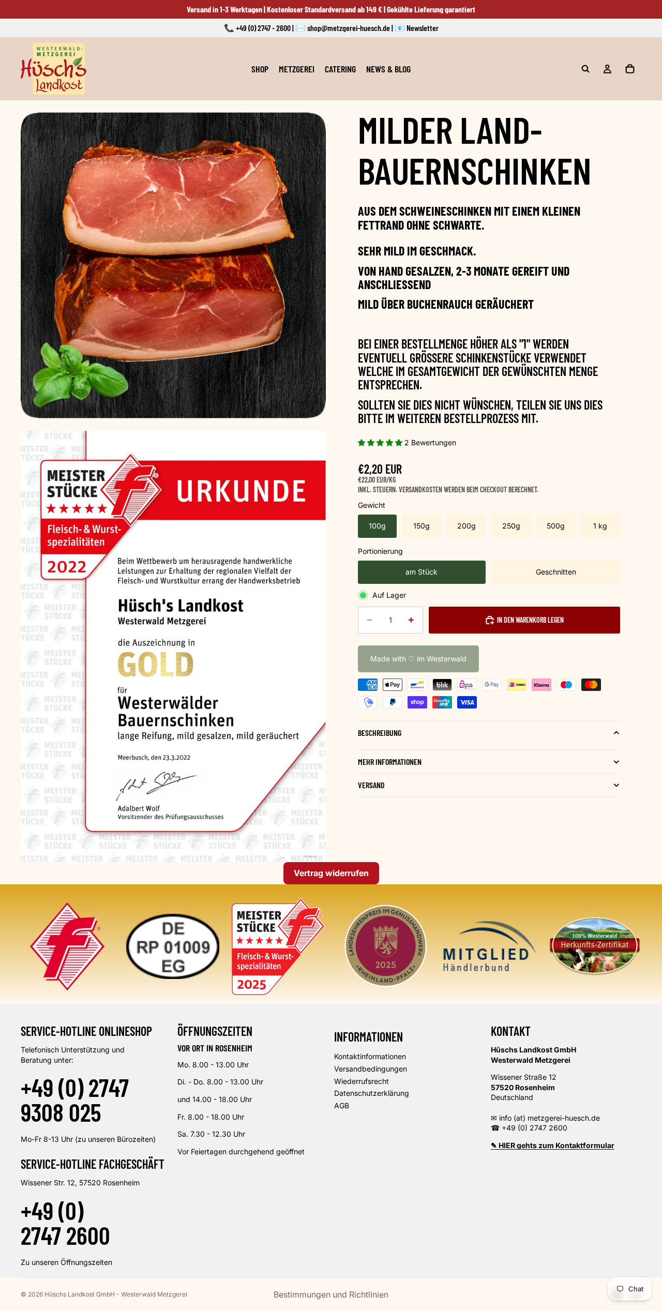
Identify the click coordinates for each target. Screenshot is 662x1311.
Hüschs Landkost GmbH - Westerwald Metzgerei (115, 1294)
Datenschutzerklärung (371, 1093)
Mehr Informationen (390, 761)
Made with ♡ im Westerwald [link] (418, 658)
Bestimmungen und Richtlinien (331, 1294)
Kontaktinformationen (370, 1056)
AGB (341, 1105)
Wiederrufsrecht (361, 1081)
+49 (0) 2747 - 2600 (263, 28)
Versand (371, 785)
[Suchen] (585, 68)
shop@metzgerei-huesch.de (348, 28)
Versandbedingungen (370, 1068)
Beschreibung (379, 732)
